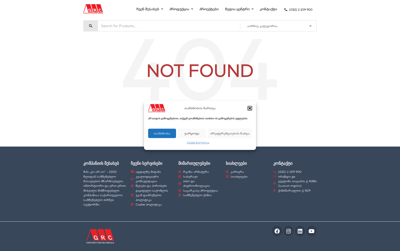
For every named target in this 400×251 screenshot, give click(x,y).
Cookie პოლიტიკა (198, 142)
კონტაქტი (268, 9)
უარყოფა (191, 133)
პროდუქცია (179, 9)
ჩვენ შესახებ (147, 9)
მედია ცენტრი (237, 9)
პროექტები (209, 9)
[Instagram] (288, 231)
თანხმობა (162, 133)
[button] (250, 108)
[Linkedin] (300, 231)
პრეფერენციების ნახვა (230, 133)
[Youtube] (311, 231)
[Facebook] (277, 231)
